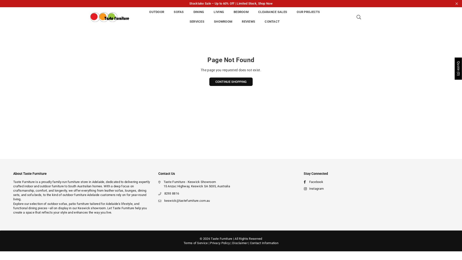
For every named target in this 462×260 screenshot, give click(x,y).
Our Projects (308, 12)
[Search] (358, 17)
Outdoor (156, 12)
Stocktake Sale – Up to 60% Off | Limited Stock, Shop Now (231, 3)
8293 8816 (171, 193)
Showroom (223, 21)
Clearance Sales (272, 12)
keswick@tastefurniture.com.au (187, 200)
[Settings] (367, 17)
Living (219, 12)
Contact (272, 21)
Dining (198, 12)
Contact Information (264, 243)
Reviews (248, 21)
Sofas (179, 12)
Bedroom (241, 12)
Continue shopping (231, 82)
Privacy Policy (220, 243)
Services (197, 21)
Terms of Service (196, 243)
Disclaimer (240, 243)
